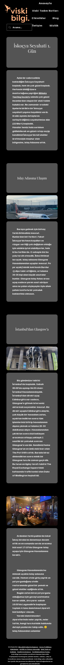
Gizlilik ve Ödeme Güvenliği (29, 649)
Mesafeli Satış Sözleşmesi (28, 647)
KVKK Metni (14, 649)
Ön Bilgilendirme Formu (41, 652)
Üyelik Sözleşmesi (24, 652)
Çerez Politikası (45, 647)
